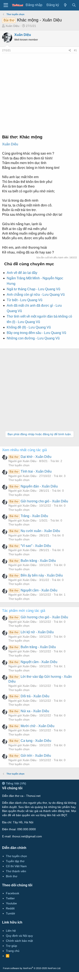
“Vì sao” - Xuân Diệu (30, 546)
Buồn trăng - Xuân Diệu (32, 560)
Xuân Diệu (12, 26)
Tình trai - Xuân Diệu (30, 471)
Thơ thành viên (16, 871)
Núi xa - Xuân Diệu (29, 711)
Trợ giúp (11, 945)
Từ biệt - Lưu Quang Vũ (24, 300)
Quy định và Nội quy (19, 935)
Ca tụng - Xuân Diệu (30, 740)
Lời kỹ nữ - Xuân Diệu (31, 632)
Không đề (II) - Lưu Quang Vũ (29, 327)
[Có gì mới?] (65, 5)
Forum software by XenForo (32, 968)
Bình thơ (11, 876)
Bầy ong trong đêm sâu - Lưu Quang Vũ (36, 333)
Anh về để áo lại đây (22, 273)
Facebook (12, 893)
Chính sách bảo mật (19, 940)
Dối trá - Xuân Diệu (29, 696)
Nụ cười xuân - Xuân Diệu (34, 531)
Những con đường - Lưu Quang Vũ (33, 338)
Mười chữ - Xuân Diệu (31, 726)
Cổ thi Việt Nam (16, 866)
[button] (6, 5)
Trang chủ (12, 950)
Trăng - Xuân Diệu (28, 516)
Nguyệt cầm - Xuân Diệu (33, 590)
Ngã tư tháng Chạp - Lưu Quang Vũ (33, 289)
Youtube (11, 903)
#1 (75, 50)
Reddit (10, 908)
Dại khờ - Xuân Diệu (30, 456)
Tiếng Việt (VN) (15, 783)
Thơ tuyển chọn (18, 465)
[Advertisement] (39, 92)
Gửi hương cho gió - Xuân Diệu (38, 501)
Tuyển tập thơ (15, 861)
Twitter (10, 898)
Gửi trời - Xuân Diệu (30, 755)
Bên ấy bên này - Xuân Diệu (36, 575)
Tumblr (10, 913)
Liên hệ (11, 930)
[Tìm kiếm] (74, 5)
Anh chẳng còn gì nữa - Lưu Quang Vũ (36, 294)
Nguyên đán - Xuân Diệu (33, 486)
